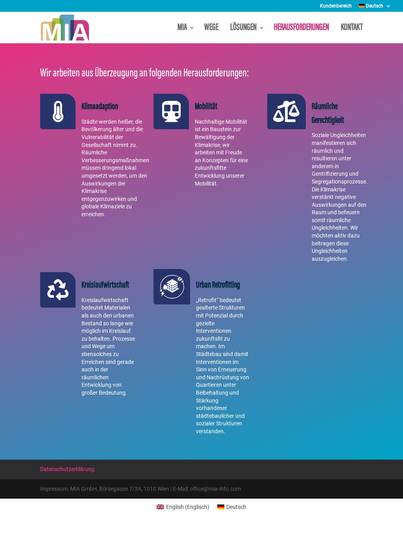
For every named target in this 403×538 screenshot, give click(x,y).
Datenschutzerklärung (67, 469)
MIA (182, 28)
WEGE (212, 28)
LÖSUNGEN (243, 28)
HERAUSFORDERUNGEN (302, 28)
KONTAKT (352, 28)
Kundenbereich (336, 6)
